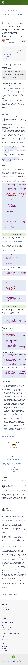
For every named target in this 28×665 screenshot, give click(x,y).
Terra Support (6, 14)
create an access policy (11, 172)
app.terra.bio (5, 662)
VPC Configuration (8, 54)
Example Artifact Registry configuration (13, 52)
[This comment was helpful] (3, 504)
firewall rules (8, 527)
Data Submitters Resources (16, 16)
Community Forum (6, 611)
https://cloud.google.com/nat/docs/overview (12, 520)
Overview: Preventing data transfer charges (14, 50)
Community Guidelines (8, 661)
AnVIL (3, 625)
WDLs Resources (6, 613)
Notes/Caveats (7, 58)
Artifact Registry (13, 88)
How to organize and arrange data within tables (13, 467)
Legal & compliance (6, 636)
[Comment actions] (25, 486)
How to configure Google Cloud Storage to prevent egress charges (14, 460)
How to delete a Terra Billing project (10, 469)
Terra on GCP (5, 607)
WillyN (7, 508)
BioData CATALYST (6, 627)
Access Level (17, 134)
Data (5, 16)
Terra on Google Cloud (18, 14)
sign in (6, 594)
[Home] (3, 2)
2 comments (10, 42)
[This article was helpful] (13, 445)
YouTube (5, 648)
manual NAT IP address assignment (15, 534)
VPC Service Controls (7, 103)
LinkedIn (5, 650)
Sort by (23, 480)
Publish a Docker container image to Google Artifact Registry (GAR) (14, 464)
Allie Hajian (8, 39)
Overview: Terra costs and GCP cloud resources (12, 471)
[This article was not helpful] (15, 445)
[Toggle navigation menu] (24, 2)
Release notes (5, 637)
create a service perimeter (18, 104)
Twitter (5, 646)
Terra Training (5, 614)
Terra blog (4, 616)
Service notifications (6, 639)
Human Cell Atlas (6, 629)
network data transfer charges (9, 95)
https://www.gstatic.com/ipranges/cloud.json (12, 241)
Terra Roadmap (5, 609)
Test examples (7, 56)
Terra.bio (4, 618)
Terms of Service (17, 661)
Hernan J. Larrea (9, 485)
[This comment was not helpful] (5, 504)
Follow (23, 41)
